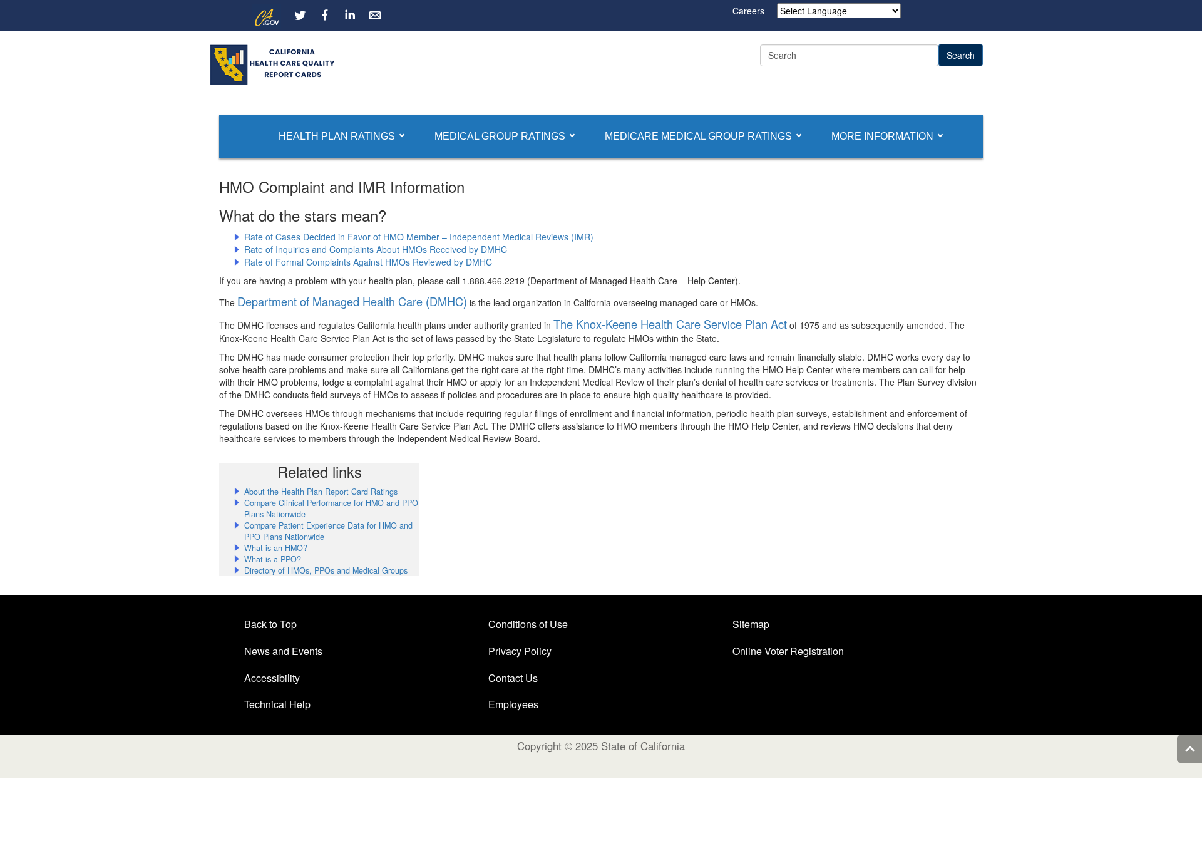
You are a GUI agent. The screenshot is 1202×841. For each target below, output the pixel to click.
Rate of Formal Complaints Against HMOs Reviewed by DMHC (368, 261)
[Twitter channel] (300, 15)
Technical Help (277, 704)
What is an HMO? (275, 548)
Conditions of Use (528, 624)
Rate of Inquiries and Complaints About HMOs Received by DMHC (375, 249)
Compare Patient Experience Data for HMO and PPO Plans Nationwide (328, 531)
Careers (748, 10)
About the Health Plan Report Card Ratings (321, 491)
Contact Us (513, 678)
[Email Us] (375, 15)
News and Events (283, 651)
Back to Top (270, 624)
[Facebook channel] (325, 15)
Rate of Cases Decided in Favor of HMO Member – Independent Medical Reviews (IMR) (418, 236)
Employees (513, 704)
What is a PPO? (272, 559)
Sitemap (750, 624)
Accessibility (272, 678)
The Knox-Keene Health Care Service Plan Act (670, 324)
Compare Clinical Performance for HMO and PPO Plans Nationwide (331, 508)
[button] (337, 136)
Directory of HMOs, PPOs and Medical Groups (326, 570)
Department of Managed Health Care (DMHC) (352, 301)
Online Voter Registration (788, 651)
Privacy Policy (520, 651)
